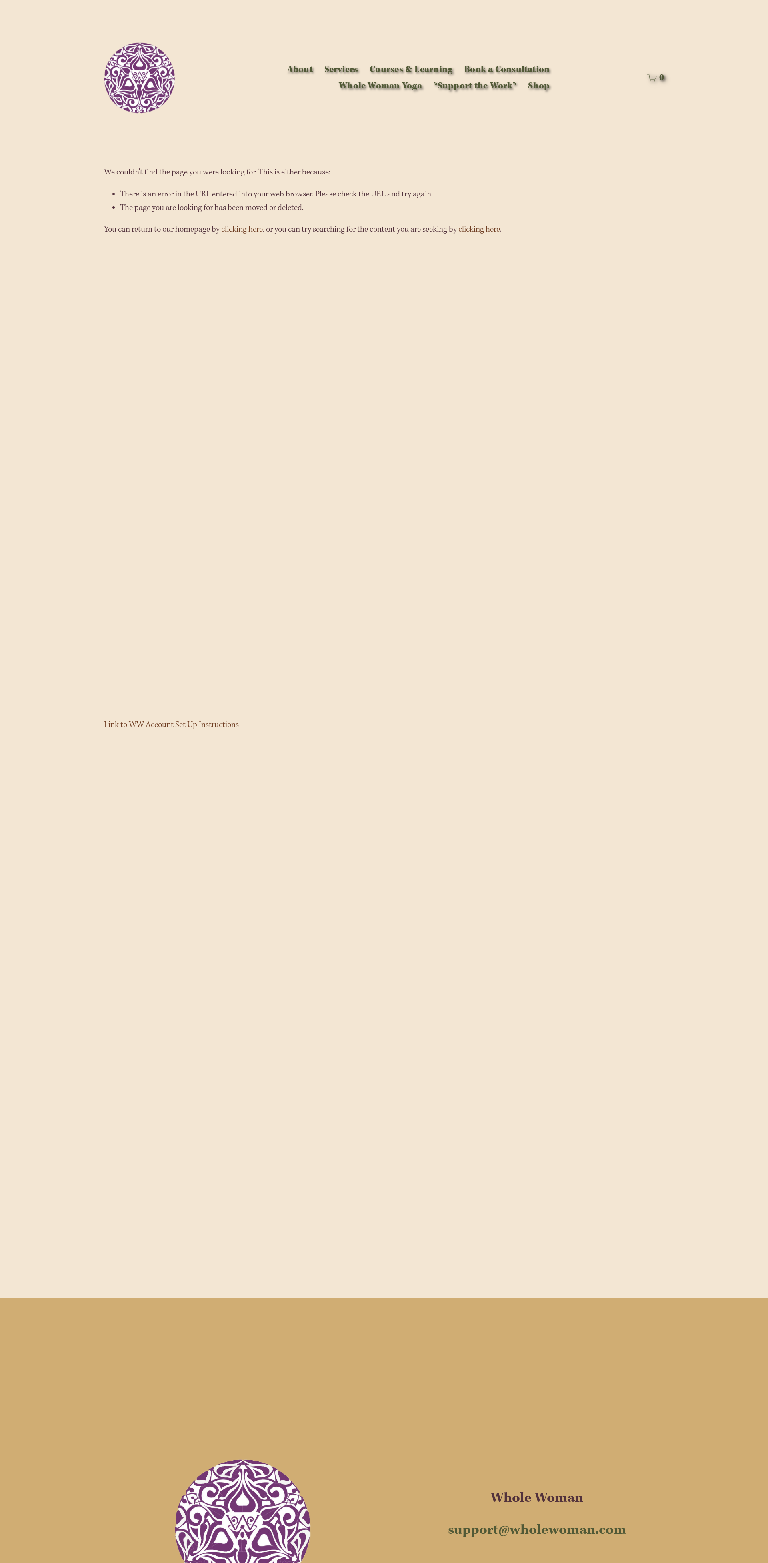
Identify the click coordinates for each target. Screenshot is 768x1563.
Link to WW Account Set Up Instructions (171, 725)
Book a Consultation (507, 70)
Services (341, 70)
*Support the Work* (475, 86)
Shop (539, 86)
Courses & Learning (411, 70)
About (300, 70)
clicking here (242, 229)
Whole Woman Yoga (380, 86)
